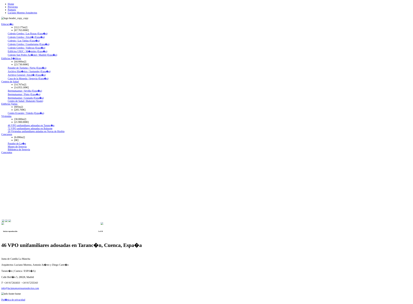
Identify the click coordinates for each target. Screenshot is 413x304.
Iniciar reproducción (10, 231)
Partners (12, 9)
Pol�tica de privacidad (13, 299)
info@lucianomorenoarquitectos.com (20, 288)
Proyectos (13, 6)
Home (11, 4)
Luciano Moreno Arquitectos (22, 12)
